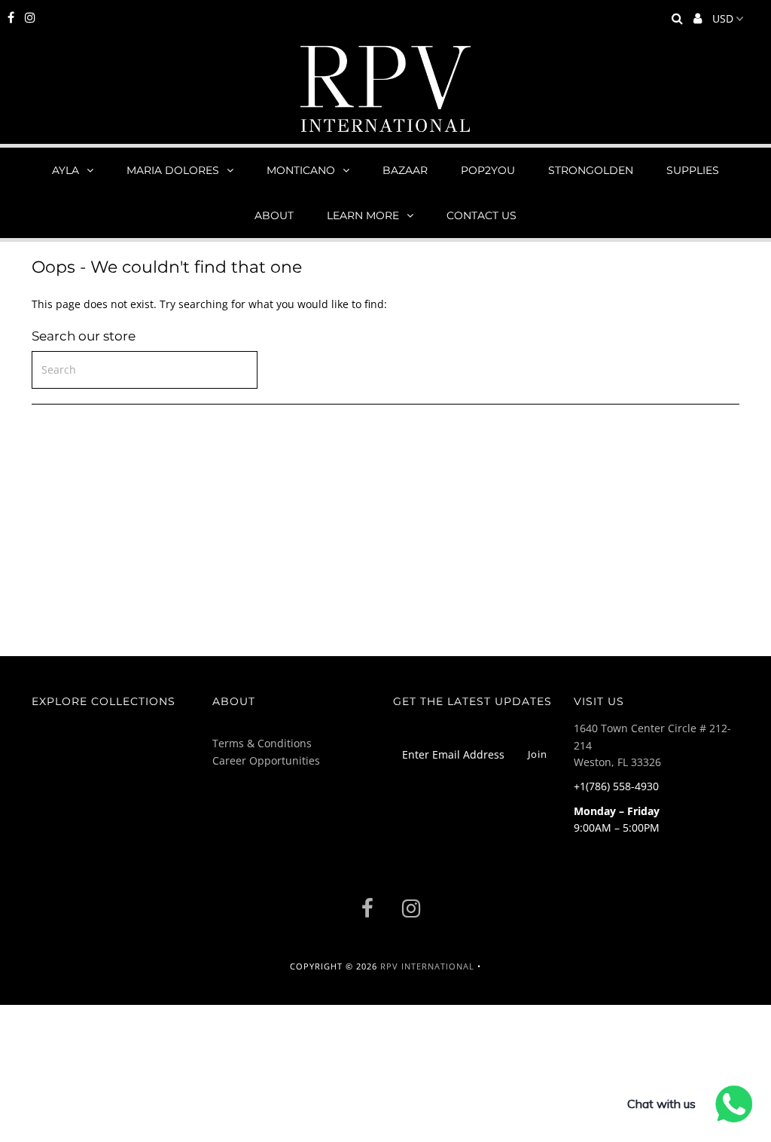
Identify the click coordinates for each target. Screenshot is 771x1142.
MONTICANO (301, 170)
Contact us (481, 215)
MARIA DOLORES (172, 170)
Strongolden (590, 170)
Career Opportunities (266, 760)
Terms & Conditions (262, 743)
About (274, 215)
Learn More (363, 215)
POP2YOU (488, 170)
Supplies (692, 170)
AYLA (65, 170)
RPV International (427, 966)
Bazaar (405, 170)
